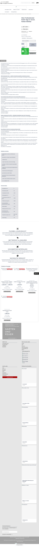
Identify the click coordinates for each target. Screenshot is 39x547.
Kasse (3, 371)
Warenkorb (4, 370)
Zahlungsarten (4, 375)
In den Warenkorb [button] (7, 320)
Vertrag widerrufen (19, 544)
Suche (33, 2)
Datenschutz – (22, 538)
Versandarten (4, 372)
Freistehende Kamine (24, 32)
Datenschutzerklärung (25, 347)
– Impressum (17, 538)
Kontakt (23, 343)
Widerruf (23, 349)
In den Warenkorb (33, 45)
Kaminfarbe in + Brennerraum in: (27, 38)
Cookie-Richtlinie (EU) (25, 348)
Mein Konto (4, 369)
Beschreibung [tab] (3, 60)
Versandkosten (8, 316)
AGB (22, 344)
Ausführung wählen (7, 291)
